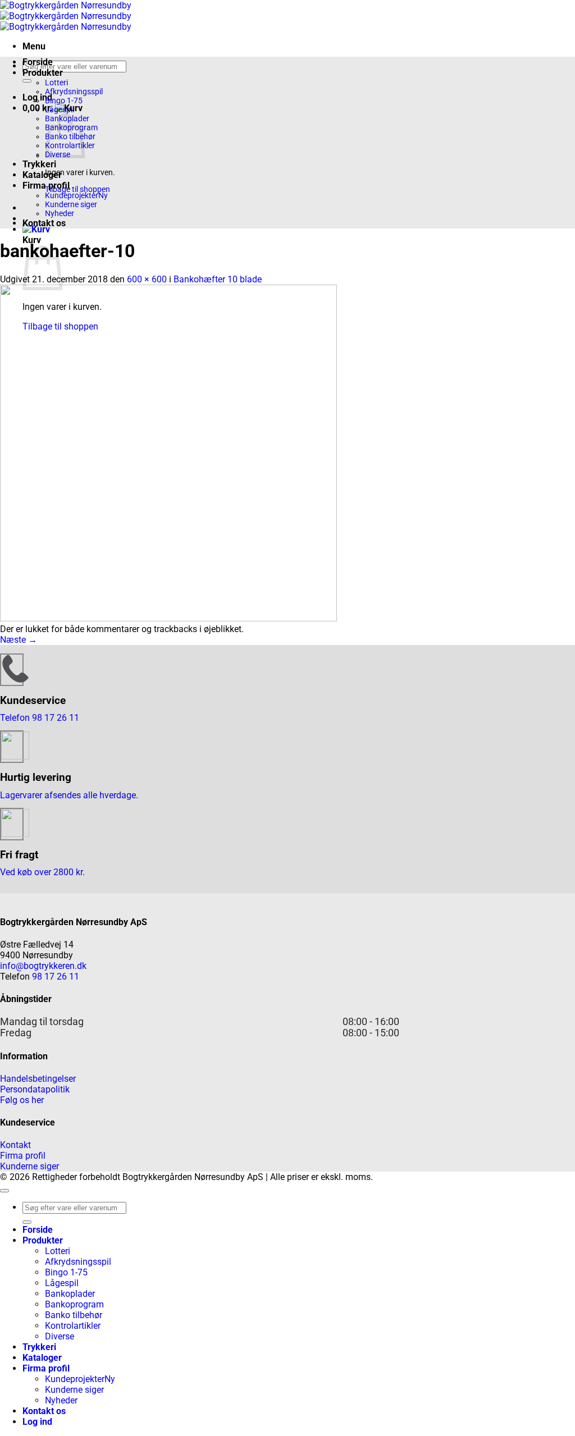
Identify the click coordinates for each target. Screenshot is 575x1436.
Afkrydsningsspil (74, 91)
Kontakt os (44, 223)
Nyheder (59, 213)
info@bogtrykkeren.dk (43, 966)
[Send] (26, 81)
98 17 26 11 (55, 976)
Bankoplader (70, 1293)
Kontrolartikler (73, 1325)
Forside (37, 62)
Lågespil (59, 109)
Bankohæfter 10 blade (218, 279)
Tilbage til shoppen (77, 189)
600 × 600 (147, 279)
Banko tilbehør (73, 1315)
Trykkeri (39, 164)
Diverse (59, 1336)
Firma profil (46, 185)
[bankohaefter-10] (168, 618)
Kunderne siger (71, 204)
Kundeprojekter (71, 195)
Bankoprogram (74, 1304)
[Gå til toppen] (4, 1190)
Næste (18, 639)
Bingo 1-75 (64, 100)
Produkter (42, 72)
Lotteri (56, 82)
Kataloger (42, 175)
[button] (33, 46)
